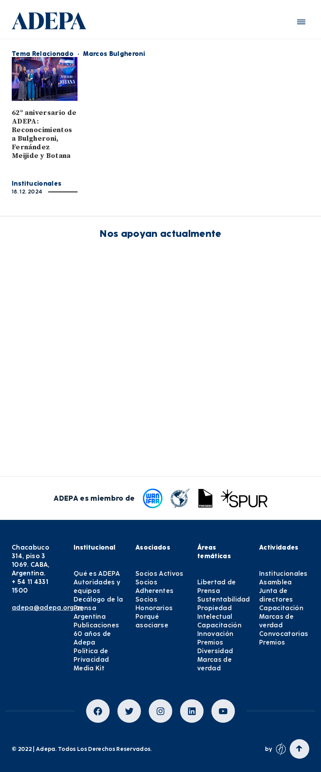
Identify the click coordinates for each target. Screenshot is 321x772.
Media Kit (89, 668)
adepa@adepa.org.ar (47, 607)
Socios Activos (159, 573)
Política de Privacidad (91, 655)
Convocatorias (283, 633)
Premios (210, 642)
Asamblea (275, 582)
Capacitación (219, 625)
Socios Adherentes (154, 586)
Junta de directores (276, 595)
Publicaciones (96, 625)
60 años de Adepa (92, 638)
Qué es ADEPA (97, 573)
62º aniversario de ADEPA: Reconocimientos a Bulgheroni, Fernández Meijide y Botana (44, 134)
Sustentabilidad (223, 599)
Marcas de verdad (214, 664)
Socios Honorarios (154, 604)
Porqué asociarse (151, 621)
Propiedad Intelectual (215, 612)
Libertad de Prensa (216, 586)
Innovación (215, 633)
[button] (301, 22)
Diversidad (215, 651)
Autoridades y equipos (97, 586)
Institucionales (36, 183)
